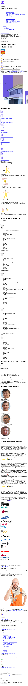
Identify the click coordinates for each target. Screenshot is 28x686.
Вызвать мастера (4, 368)
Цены (4, 26)
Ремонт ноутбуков (10, 16)
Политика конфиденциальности (8, 629)
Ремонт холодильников (11, 20)
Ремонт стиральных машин (12, 17)
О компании (6, 28)
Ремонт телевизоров (10, 19)
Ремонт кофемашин (10, 12)
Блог (4, 24)
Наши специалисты (10, 29)
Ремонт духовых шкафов (11, 22)
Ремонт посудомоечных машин (13, 21)
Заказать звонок (16, 70)
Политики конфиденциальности (16, 71)
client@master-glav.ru (5, 627)
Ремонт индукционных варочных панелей (15, 14)
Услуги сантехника (10, 23)
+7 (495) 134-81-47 (5, 33)
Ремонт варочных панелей (12, 13)
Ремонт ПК (8, 15)
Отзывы (5, 27)
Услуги (4, 10)
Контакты (8, 30)
